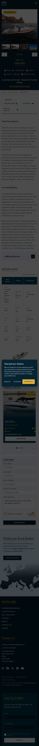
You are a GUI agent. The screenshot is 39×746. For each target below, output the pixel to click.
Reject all (7, 382)
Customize (17, 382)
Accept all (28, 382)
